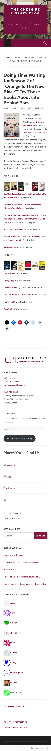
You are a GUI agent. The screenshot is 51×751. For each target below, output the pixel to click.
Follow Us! (9, 413)
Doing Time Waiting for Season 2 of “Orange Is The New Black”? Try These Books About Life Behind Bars (24, 88)
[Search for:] (25, 535)
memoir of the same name (34, 132)
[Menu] (7, 43)
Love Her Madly (10, 287)
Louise (22, 108)
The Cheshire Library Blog (25, 11)
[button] (7, 187)
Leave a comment (35, 108)
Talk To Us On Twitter (15, 722)
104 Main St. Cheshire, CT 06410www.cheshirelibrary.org (15, 381)
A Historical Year (11, 569)
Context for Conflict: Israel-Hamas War (21, 562)
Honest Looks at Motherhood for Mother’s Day (25, 584)
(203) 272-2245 (11, 392)
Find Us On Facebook (14, 706)
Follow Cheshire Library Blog (20, 438)
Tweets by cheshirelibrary (15, 727)
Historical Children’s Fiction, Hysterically (22, 576)
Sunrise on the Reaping (14, 555)
